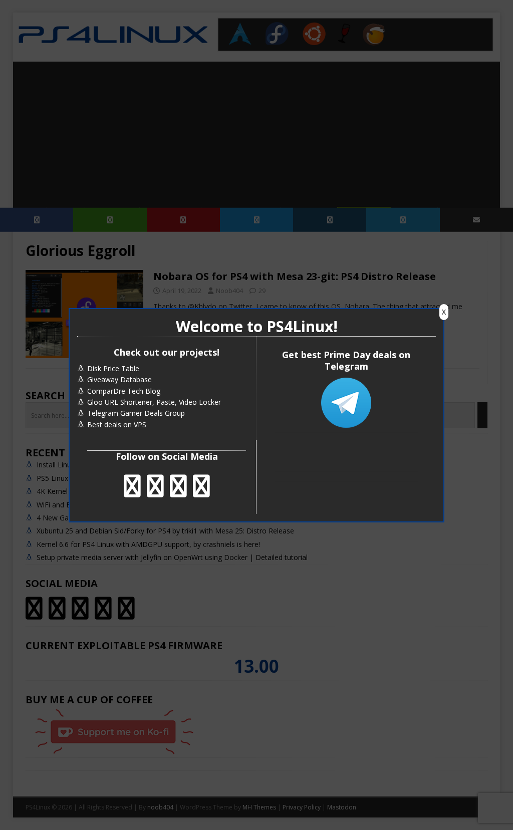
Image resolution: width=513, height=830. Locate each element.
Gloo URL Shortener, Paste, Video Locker (154, 402)
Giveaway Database (119, 379)
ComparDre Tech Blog (123, 391)
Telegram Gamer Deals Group (136, 413)
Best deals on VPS (116, 424)
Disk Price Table (113, 368)
